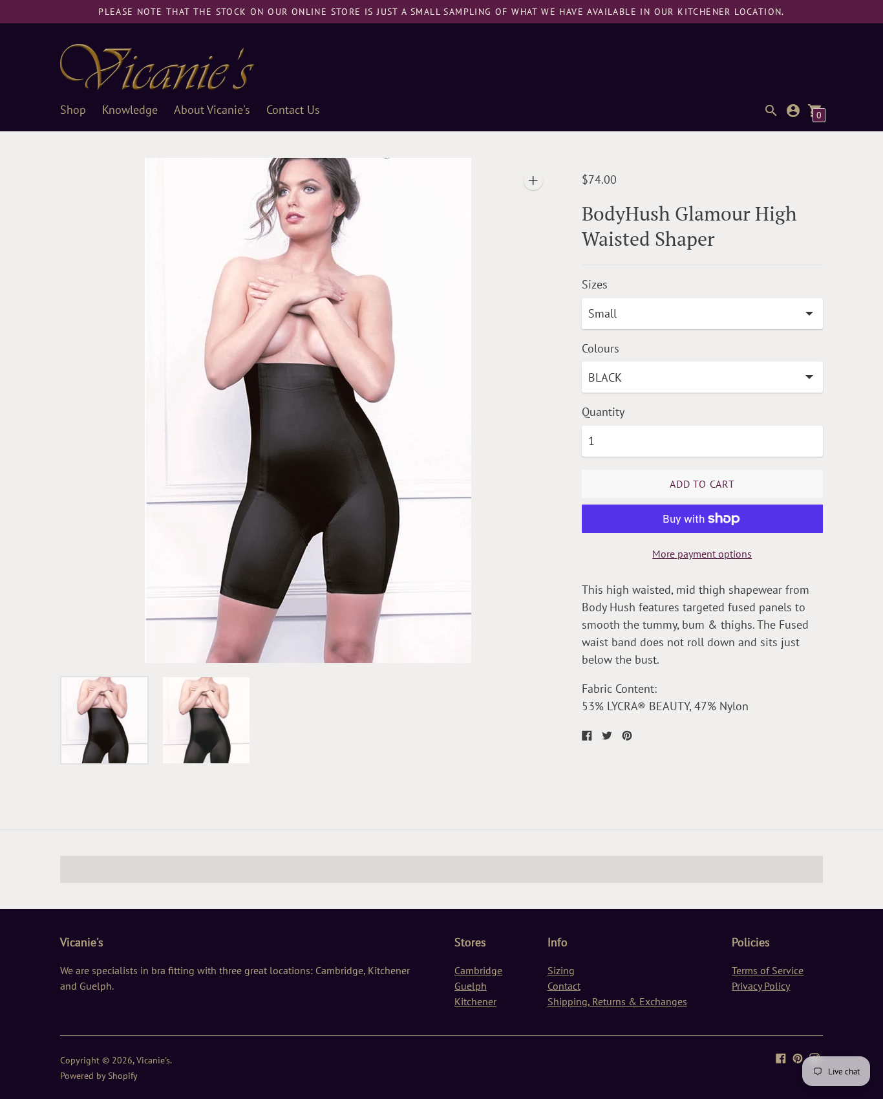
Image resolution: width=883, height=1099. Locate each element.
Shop (73, 109)
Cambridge (478, 970)
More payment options (702, 553)
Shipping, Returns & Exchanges (617, 1001)
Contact (564, 985)
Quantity (603, 412)
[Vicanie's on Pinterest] (798, 1056)
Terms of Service (767, 970)
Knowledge (130, 109)
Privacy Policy (761, 985)
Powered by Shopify (99, 1076)
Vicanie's (153, 1060)
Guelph (470, 985)
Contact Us (293, 109)
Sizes (595, 285)
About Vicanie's (212, 109)
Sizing (561, 970)
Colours (600, 349)
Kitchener (475, 1001)
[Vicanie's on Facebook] (781, 1056)
